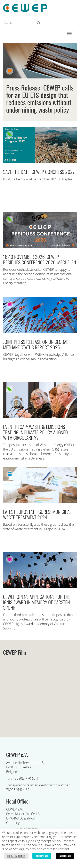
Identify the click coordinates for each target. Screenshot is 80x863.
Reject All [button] (65, 856)
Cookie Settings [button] (16, 856)
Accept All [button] (42, 856)
